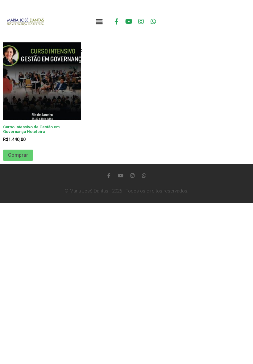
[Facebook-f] (116, 21)
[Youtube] (128, 21)
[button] (99, 21)
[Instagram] (141, 21)
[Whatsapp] (153, 21)
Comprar (18, 155)
